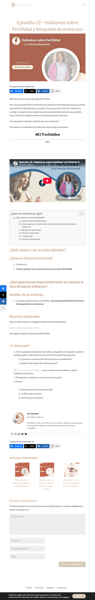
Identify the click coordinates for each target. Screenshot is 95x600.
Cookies (29, 588)
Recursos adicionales (30, 233)
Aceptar (79, 596)
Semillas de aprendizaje (31, 230)
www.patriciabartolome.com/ (24, 327)
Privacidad (39, 588)
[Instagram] (15, 434)
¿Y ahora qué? (27, 236)
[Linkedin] (19, 434)
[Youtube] (22, 434)
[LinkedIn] (3, 301)
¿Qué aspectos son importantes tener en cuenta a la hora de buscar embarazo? (49, 225)
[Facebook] (12, 434)
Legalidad (50, 588)
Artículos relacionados (31, 239)
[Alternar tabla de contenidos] (80, 214)
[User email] (26, 434)
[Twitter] (3, 295)
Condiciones (61, 588)
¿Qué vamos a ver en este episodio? (30, 217)
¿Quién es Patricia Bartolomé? (34, 221)
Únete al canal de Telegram (29, 370)
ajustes (66, 597)
